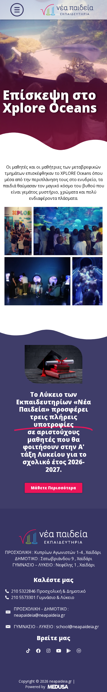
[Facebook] (38, 650)
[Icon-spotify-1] (79, 650)
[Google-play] (68, 650)
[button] (17, 10)
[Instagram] (48, 650)
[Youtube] (58, 650)
